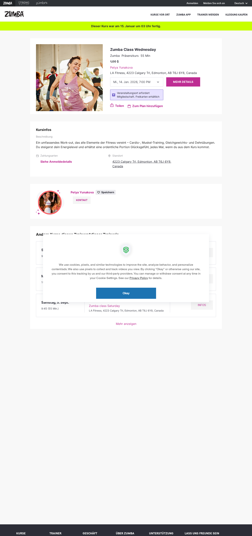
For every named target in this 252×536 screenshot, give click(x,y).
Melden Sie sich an (214, 3)
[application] (126, 268)
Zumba (7, 3)
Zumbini (41, 3)
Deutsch (239, 3)
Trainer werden (208, 15)
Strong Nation (23, 3)
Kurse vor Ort (160, 15)
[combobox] (136, 82)
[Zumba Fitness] (14, 14)
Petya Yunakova (121, 67)
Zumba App (183, 15)
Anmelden (192, 3)
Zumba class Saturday (104, 306)
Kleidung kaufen (236, 15)
